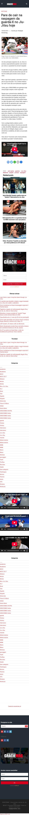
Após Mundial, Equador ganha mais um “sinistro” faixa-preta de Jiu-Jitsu (14, 196)
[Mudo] (24, 507)
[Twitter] (10, 731)
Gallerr (2, 406)
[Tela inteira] (27, 507)
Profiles (2, 462)
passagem (3, 457)
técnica (2, 474)
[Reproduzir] (2, 507)
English (2, 396)
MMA (1, 445)
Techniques (3, 472)
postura (17, 172)
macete (2, 437)
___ (1, 367)
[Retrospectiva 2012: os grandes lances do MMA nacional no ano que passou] (14, 208)
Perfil (1, 459)
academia (2, 369)
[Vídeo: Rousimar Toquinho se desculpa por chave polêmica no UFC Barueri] (14, 231)
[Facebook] (7, 731)
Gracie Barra (3, 408)
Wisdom (2, 484)
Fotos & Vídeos (4, 403)
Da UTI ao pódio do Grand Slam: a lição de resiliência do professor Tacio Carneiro (11, 331)
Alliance (2, 379)
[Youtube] (2, 731)
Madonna (5, 172)
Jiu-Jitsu (23, 171)
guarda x (17, 171)
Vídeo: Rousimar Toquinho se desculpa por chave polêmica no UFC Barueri (14, 241)
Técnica (2, 477)
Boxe (1, 391)
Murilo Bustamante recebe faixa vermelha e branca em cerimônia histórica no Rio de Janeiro (14, 327)
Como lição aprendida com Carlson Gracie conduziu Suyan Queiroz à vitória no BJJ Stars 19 (14, 320)
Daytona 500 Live (5, 814)
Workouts (2, 486)
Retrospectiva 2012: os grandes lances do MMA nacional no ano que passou (14, 218)
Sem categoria (4, 469)
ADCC (1, 374)
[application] (14, 501)
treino (1, 479)
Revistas (2, 464)
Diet (1, 393)
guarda (2, 420)
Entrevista (3, 401)
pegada (11, 172)
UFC (1, 481)
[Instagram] (5, 731)
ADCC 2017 (3, 376)
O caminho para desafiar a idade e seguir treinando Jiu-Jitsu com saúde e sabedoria (14, 302)
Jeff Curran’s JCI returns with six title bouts (12, 324)
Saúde (2, 467)
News (1, 450)
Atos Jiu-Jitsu (4, 386)
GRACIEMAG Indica (5, 413)
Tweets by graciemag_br (14, 706)
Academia (3, 371)
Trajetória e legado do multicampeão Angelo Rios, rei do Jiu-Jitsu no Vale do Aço (14, 310)
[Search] (26, 4)
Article (2, 381)
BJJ (1, 389)
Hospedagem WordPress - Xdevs (14, 808)
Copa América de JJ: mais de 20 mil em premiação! (14, 317)
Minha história (4, 440)
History (2, 423)
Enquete (2, 398)
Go (26, 726)
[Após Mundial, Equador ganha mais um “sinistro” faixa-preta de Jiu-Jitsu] (14, 185)
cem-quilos (11, 171)
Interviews (3, 428)
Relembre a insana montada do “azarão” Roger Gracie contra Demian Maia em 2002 (13, 314)
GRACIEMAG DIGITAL (6, 411)
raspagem (23, 172)
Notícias (4, 11)
